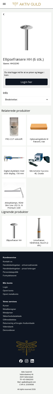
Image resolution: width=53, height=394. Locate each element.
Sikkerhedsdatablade (12, 316)
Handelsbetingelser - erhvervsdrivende (20, 265)
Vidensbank (8, 327)
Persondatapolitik (10, 272)
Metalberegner (9, 309)
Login (5, 287)
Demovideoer (9, 330)
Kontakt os (7, 261)
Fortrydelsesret (9, 275)
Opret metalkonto (10, 294)
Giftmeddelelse (9, 319)
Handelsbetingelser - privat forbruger (19, 268)
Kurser (6, 305)
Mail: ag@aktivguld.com (26, 382)
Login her (26, 82)
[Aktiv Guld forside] (26, 4)
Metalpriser (8, 312)
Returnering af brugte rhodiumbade (18, 323)
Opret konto (8, 290)
